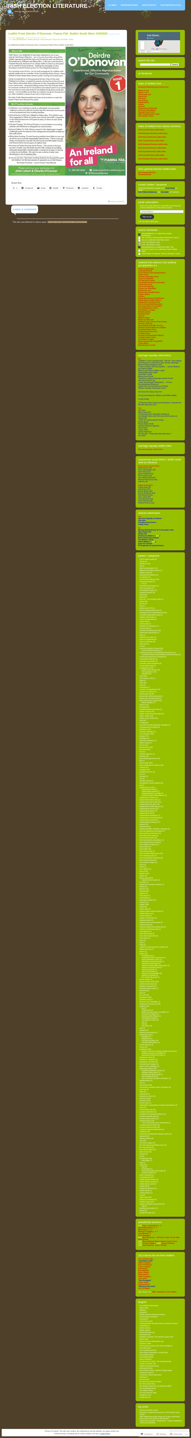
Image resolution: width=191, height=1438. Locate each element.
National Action (145, 920)
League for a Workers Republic (151, 884)
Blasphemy (146, 1039)
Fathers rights (144, 743)
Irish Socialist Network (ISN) (150, 853)
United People (145, 1193)
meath (142, 905)
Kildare (142, 874)
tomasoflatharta (148, 234)
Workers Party (145, 1202)
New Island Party (146, 934)
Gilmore (142, 756)
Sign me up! (147, 217)
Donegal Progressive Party (149, 709)
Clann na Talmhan (146, 642)
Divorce (142, 705)
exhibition (143, 738)
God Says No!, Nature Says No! (150, 392)
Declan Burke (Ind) (145, 491)
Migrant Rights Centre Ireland (150, 911)
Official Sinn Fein (145, 949)
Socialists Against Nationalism (151, 1129)
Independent (144, 787)
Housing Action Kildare (150, 1016)
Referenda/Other (129, 5)
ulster (142, 1165)
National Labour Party (149, 880)
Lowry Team (144, 896)
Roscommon (144, 1085)
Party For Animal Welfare (150, 973)
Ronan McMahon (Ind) (146, 493)
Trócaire (142, 1154)
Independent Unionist (148, 820)
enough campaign (146, 732)
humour (142, 776)
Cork (141, 676)
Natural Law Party (148, 969)
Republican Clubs (146, 1057)
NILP (141, 943)
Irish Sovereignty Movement (150, 858)
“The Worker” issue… (154, 242)
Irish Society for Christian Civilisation (155, 1078)
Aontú (142, 595)
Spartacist (143, 1136)
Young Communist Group (151, 650)
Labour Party (143, 430)
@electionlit (170, 188)
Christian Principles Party (151, 1074)
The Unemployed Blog (148, 1388)
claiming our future (147, 637)
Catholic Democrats (147, 617)
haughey (143, 770)
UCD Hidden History (147, 1390)
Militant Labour (145, 913)
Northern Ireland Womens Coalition (152, 947)
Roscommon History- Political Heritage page (156, 1370)
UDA (143, 1167)
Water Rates (144, 1197)
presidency (144, 997)
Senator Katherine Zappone (148, 426)
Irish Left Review (145, 1348)
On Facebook (145, 73)
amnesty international (148, 575)
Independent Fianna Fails (149, 802)
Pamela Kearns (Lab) (146, 503)
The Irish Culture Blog (147, 1384)
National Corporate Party (151, 967)
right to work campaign (148, 1066)
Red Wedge (146, 1160)
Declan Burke (143, 422)
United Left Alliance (146, 1188)
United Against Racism (148, 1179)
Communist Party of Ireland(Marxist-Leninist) (156, 653)
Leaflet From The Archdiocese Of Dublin (153, 386)
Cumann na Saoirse (147, 692)
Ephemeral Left (145, 1335)
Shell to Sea (144, 1098)
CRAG (141, 685)
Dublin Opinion (145, 1330)
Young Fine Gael (145, 1213)
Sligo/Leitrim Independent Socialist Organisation (157, 1105)
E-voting (143, 723)
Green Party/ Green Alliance (150, 765)
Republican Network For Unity (152, 1055)
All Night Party (147, 956)
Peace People (145, 979)
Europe (142, 736)
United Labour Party (147, 1184)
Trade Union (144, 1152)
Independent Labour (147, 811)
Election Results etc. (171, 5)
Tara (143, 1024)
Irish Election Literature (47, 6)
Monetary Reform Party (150, 963)
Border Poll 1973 (146, 608)
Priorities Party (145, 1000)
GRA (141, 761)
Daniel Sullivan (145, 1328)
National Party (145, 925)
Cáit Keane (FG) (144, 489)
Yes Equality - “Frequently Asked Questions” (154, 434)
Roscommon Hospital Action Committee (154, 1087)
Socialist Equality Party (148, 1116)
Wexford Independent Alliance (153, 795)
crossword (143, 687)
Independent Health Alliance (150, 806)
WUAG (142, 1210)
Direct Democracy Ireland (149, 701)
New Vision (144, 938)
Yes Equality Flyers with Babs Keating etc (153, 414)
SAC (143, 1022)
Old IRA (142, 951)
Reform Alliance (145, 1045)
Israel (142, 867)
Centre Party (144, 624)
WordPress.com (145, 1395)
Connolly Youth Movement (149, 663)
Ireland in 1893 (145, 1344)
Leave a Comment (117, 202)
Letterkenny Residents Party (152, 962)
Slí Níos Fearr (144, 1103)
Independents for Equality (151, 793)
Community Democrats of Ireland (152, 657)
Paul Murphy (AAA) (145, 495)
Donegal (143, 707)
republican (144, 1049)
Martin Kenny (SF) (145, 468)
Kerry (141, 871)
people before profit (147, 982)
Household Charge (148, 1014)
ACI (141, 566)
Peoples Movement (147, 986)
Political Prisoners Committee (152, 1053)
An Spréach (144, 577)
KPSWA (142, 876)
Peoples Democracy (147, 984)
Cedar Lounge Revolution (149, 1317)
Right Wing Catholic (146, 1069)
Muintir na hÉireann (147, 918)
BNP (141, 606)
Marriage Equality (146, 900)
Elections (143, 729)
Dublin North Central (149, 670)
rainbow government (147, 1032)
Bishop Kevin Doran (145, 376)
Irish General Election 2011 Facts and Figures (156, 1346)
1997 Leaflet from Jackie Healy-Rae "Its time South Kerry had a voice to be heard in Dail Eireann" (160, 1418)
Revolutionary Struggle (148, 1064)
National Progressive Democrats (151, 927)
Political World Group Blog (149, 1366)
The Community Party (149, 977)
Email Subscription (148, 202)
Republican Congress (147, 1060)
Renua (142, 1047)
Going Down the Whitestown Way (152, 1341)
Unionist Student (148, 1173)
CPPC (141, 683)
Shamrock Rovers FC (147, 1373)
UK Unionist (146, 1169)
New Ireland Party (148, 971)
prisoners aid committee (149, 1002)
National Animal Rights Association (154, 965)
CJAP (141, 635)
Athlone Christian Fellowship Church (152, 388)
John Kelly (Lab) (144, 472)
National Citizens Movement (150, 922)
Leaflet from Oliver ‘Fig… (165, 247)
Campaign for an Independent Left (152, 613)
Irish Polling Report (146, 1357)
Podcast (143, 991)
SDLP (141, 1092)
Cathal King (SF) (144, 487)
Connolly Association (147, 661)
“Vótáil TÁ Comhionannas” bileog (150, 420)
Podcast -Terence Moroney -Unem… (168, 254)
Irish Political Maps (147, 1355)
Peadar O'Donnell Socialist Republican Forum (158, 1051)
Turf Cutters (145, 1026)
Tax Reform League (146, 1143)
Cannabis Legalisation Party (150, 615)
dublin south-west (46, 39)
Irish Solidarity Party (147, 856)
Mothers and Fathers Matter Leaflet (151, 371)
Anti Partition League (147, 590)
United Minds (144, 1191)
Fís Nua (142, 745)
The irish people (145, 1147)
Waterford (145, 674)
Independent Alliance (148, 798)
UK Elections (144, 1158)
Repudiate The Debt (148, 1018)
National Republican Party (149, 929)
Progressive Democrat (148, 1004)
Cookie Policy (105, 1434)
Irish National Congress (148, 844)
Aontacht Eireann (146, 592)
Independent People (149, 791)
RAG (143, 1206)
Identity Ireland (145, 781)
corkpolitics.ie (145, 1326)
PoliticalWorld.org (146, 1368)
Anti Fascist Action (146, 582)
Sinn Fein (141, 410)
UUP (141, 1195)
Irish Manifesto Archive (148, 1350)
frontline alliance (146, 754)
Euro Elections (145, 734)
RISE (141, 1083)
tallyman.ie (144, 1377)
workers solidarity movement (150, 1204)
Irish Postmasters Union (150, 960)
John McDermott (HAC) (147, 478)
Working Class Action (147, 1208)
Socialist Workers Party (148, 1127)
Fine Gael (142, 436)
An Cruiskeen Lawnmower (149, 1306)
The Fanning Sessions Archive (150, 1382)
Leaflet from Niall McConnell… (159, 240)
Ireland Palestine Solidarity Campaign (154, 829)
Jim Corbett (146, 238)
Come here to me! (146, 1321)
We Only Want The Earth (148, 1393)
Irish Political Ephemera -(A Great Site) (154, 1352)
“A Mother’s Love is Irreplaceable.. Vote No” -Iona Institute (159, 361)
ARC (143, 584)
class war (143, 644)
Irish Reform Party (146, 851)
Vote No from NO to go (146, 380)
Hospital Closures (146, 772)
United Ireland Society (148, 1182)
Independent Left (148, 789)
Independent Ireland (147, 809)
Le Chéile (143, 882)
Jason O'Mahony (146, 1359)
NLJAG (141, 945)
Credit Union (146, 1010)
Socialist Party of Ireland (148, 1125)
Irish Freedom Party (147, 838)
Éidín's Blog (144, 1308)
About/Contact (149, 5)
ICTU (141, 779)
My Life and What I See (148, 1364)
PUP (141, 1028)
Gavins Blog (144, 1339)
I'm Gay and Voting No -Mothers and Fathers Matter (157, 395)
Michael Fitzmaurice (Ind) (147, 480)
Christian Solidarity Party (148, 630)
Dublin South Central (147, 718)
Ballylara (143, 1310)
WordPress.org (145, 1397)
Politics (71, 39)
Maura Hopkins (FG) (146, 474)
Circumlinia (144, 1319)
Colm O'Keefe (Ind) (145, 501)
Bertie (142, 601)
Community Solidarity (147, 659)
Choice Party (144, 628)
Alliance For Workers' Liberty (150, 570)
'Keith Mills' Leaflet (145, 374)
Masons (143, 902)
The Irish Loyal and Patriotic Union (152, 1145)
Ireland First (144, 827)
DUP (141, 720)
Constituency (144, 668)
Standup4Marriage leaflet (147, 373)
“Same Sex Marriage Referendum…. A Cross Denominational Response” (155, 383)
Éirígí (141, 597)
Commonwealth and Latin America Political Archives (159, 1323)
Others (142, 954)
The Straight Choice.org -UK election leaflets (155, 1386)
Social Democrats (146, 1110)
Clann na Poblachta (147, 639)
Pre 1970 (143, 995)
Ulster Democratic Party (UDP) (152, 1171)
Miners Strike (144, 916)
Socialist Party (145, 1121)
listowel (142, 893)
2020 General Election (19, 39)
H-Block (142, 767)
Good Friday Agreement (148, 758)
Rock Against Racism (149, 1020)
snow (142, 1107)
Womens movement (147, 1200)
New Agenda (144, 931)
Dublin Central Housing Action (150, 714)
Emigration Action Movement (152, 958)
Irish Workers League (147, 862)
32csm (142, 561)
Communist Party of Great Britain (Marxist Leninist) (160, 655)
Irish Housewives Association (150, 840)
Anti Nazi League (146, 588)
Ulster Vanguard (145, 1175)
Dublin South (144, 716)
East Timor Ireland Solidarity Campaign (154, 725)
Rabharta (143, 1030)
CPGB (141, 680)
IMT (141, 785)
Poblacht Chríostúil (148, 975)
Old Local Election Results (149, 1410)
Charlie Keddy (143, 399)
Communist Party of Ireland (150, 648)
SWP (141, 1141)
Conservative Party (146, 666)
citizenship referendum (148, 633)
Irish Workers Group (147, 860)
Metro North (144, 909)
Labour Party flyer (145, 432)
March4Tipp (144, 898)
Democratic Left (145, 694)
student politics (145, 1138)
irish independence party (149, 842)
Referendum (144, 1035)
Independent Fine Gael (148, 804)
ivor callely (144, 869)
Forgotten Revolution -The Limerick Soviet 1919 (156, 1337)
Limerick (142, 891)
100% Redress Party (147, 559)
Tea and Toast (144, 1379)
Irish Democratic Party (148, 836)
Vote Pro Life (143, 482)
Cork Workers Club (146, 678)
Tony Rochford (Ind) (145, 499)
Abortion (143, 564)
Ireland (142, 824)
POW (141, 993)
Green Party (142, 428)
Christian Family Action (150, 1072)
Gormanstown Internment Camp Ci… (167, 238)
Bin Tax (142, 604)
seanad (142, 1094)
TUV (141, 1156)
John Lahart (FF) (144, 497)
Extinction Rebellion (147, 741)
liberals (142, 887)
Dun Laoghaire (147, 672)
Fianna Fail (20, 37)
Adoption (145, 1037)
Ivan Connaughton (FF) (147, 470)
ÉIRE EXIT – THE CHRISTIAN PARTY (150, 599)
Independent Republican (149, 815)
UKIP (141, 1163)
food (141, 752)
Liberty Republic (147, 703)
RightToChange (145, 1081)
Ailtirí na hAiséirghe (147, 568)
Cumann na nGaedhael (148, 689)
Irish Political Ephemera (147, 192)
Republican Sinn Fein (147, 1062)
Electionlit (165, 192)
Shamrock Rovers (146, 1096)
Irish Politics (64, 39)
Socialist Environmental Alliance (151, 1114)
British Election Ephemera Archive (152, 1315)
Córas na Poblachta (147, 619)
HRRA (141, 774)
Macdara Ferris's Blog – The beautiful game (155, 1361)
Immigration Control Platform (150, 783)
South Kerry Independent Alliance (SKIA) (154, 1134)
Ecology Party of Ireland (148, 727)
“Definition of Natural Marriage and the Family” (155, 378)
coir (141, 646)
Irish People (144, 847)
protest (142, 1006)
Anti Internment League (148, 586)
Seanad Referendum (149, 1043)
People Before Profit (145, 424)
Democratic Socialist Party (149, 698)
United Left (143, 1186)
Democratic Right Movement (150, 696)
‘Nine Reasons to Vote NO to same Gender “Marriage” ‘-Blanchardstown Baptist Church (159, 364)
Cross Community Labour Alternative (155, 1123)
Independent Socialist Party (150, 818)
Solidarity (143, 1132)
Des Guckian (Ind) (145, 476)
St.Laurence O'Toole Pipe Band (150, 1375)
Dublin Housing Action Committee (154, 1012)
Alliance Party (145, 573)
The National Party (146, 1150)
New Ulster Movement (148, 936)
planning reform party (148, 988)
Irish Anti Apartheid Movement (151, 831)
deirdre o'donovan (33, 39)
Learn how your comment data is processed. (67, 222)
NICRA (141, 940)
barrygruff (143, 1312)
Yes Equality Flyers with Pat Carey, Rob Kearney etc (157, 416)
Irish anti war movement (149, 833)
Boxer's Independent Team (149, 610)
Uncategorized (145, 1177)
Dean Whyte (146, 254)
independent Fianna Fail (148, 800)
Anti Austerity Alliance (148, 579)
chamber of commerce (148, 626)
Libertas (142, 889)
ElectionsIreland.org (147, 1332)
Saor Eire (143, 1089)
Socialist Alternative (147, 1112)
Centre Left (143, 622)
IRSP (141, 865)
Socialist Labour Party (147, 1119)
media (142, 907)
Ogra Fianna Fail (144, 412)
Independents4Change (148, 822)
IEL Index (113, 5)
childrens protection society (152, 1070)
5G (143, 1008)
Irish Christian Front (148, 1076)
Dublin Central (145, 712)
